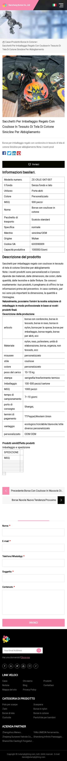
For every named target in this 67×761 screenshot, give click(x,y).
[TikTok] (36, 666)
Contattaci (48, 685)
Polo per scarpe (10, 704)
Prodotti (15, 42)
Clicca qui (25, 657)
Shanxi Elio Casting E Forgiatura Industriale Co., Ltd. (17, 741)
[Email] (38, 650)
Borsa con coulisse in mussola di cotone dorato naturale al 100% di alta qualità (43, 491)
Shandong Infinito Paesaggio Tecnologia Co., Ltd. (48, 737)
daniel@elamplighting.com (33, 757)
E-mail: (6, 541)
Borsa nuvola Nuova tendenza (28, 500)
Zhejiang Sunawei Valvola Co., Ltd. (17, 737)
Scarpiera (38, 704)
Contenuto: (8, 587)
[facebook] (4, 666)
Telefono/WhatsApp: (13, 556)
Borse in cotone (28, 42)
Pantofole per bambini (44, 717)
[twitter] (17, 666)
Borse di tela (8, 713)
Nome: (6, 526)
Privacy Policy (29, 689)
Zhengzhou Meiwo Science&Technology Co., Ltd (16, 733)
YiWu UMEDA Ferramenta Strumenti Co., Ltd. (46, 733)
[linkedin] (11, 666)
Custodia (6, 717)
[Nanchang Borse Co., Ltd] (18, 639)
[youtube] (23, 666)
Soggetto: (8, 571)
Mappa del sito (9, 689)
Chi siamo (28, 681)
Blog (25, 685)
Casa (7, 42)
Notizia (5, 685)
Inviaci (35, 164)
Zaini (4, 709)
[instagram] (29, 666)
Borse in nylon (40, 709)
